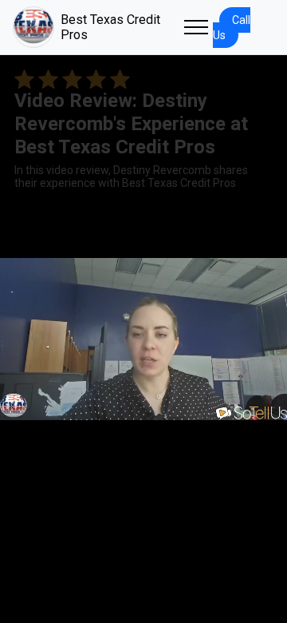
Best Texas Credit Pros (110, 27)
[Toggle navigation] (196, 27)
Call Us (231, 28)
